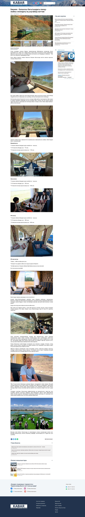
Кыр (58, 3)
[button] (52, 27)
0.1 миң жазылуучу (17, 491)
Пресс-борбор (58, 505)
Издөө (56, 509)
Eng (64, 3)
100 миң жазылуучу (31, 491)
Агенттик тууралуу (40, 501)
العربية (73, 3)
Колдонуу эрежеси (40, 503)
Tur (67, 3)
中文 (70, 3)
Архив (56, 512)
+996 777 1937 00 (70, 486)
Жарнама (38, 507)
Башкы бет (57, 501)
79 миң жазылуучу (17, 488)
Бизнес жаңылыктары (60, 507)
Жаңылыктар (58, 503)
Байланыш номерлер (41, 505)
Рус (62, 3)
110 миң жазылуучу (31, 488)
